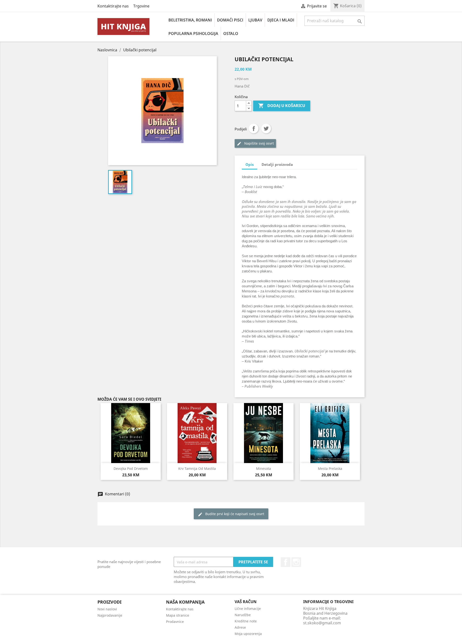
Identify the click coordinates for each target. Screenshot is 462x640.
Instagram (296, 562)
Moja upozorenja (248, 633)
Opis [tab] (249, 164)
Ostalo (230, 33)
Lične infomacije (248, 608)
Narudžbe (243, 615)
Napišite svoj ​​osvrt (255, 143)
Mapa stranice (177, 615)
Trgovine (141, 6)
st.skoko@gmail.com (322, 623)
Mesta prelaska (330, 468)
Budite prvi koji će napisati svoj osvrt (231, 514)
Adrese (240, 627)
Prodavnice (175, 621)
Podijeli (253, 128)
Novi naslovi (107, 609)
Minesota (263, 468)
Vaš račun (246, 601)
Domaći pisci (230, 20)
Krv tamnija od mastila (197, 468)
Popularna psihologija (193, 33)
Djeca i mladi (280, 20)
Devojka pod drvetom (131, 468)
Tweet (266, 128)
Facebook (285, 562)
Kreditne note (246, 621)
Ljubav (255, 20)
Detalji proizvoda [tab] (277, 164)
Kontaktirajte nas (113, 6)
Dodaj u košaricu (281, 105)
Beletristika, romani (190, 20)
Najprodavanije (109, 615)
